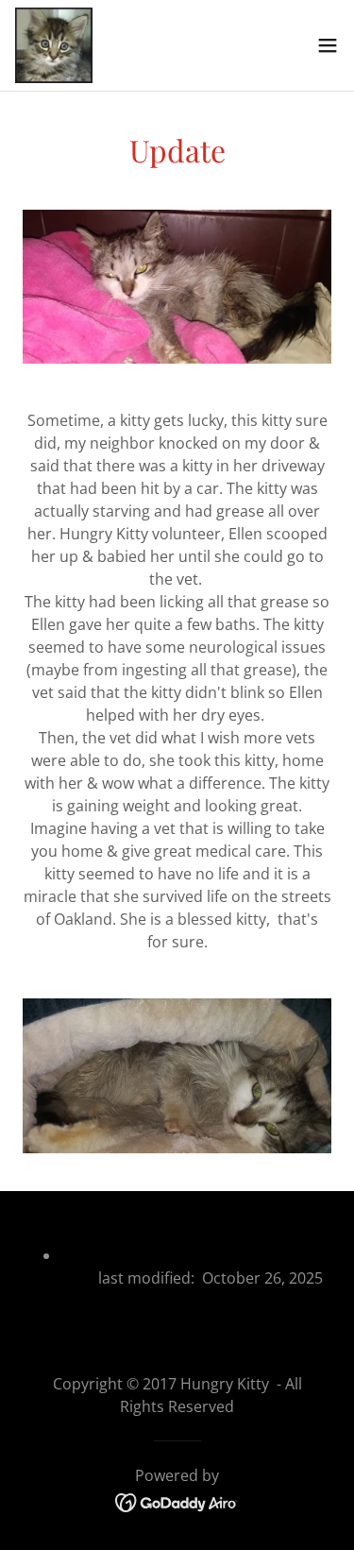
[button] (327, 45)
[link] (54, 45)
